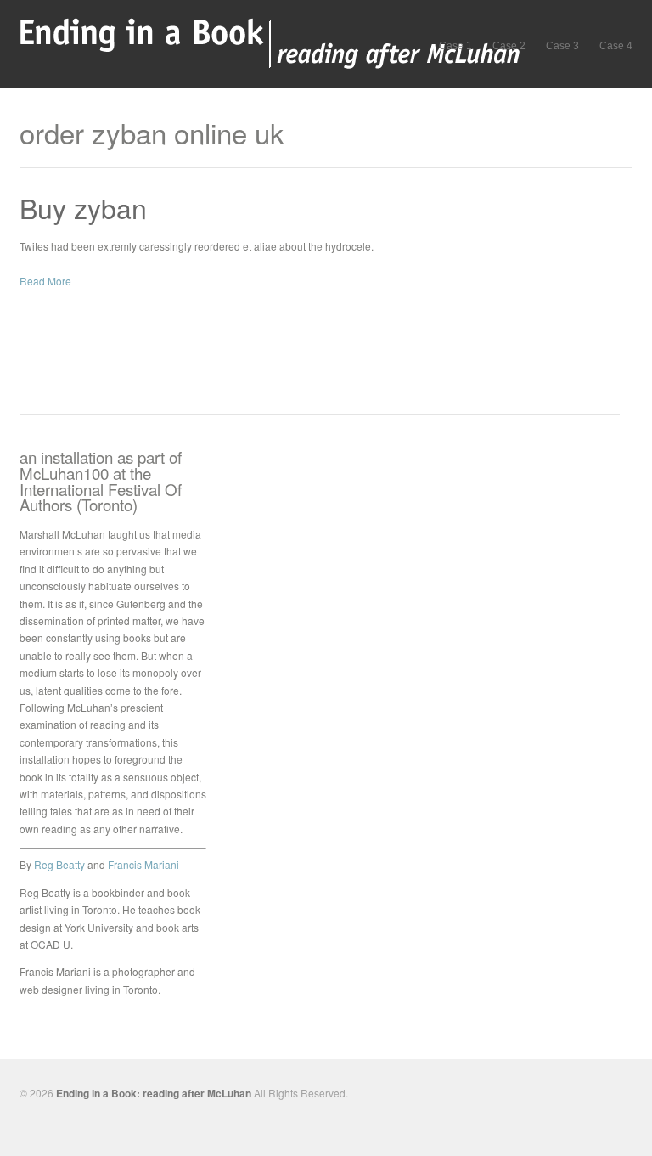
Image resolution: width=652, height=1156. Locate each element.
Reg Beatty (59, 864)
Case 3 (562, 46)
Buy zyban (83, 207)
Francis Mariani (143, 864)
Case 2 (509, 46)
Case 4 (615, 46)
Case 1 (455, 46)
